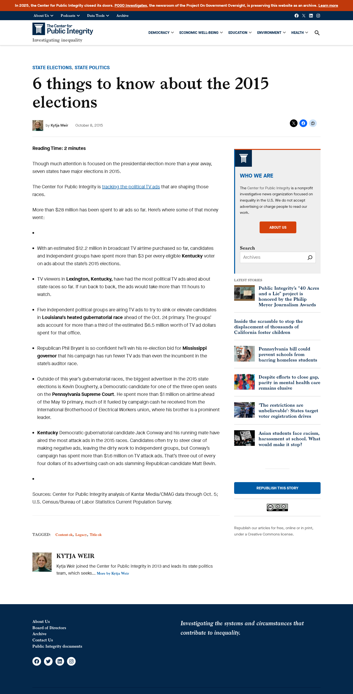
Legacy (81, 535)
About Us (41, 15)
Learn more (328, 5)
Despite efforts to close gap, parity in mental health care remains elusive (289, 382)
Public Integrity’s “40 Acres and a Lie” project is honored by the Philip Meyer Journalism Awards (289, 296)
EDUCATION (237, 32)
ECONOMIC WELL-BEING (199, 32)
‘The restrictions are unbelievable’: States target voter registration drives (288, 410)
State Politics (92, 67)
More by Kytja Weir (113, 573)
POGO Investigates (131, 5)
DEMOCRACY (159, 32)
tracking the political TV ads (131, 187)
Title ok (96, 535)
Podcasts (68, 15)
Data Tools (96, 15)
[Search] (310, 257)
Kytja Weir (59, 125)
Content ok (64, 535)
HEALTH (297, 32)
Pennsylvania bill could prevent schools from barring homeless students (288, 354)
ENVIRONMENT (269, 32)
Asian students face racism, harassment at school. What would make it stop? (289, 438)
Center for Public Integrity (268, 187)
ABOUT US (277, 227)
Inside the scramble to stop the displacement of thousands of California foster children (268, 326)
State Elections (52, 67)
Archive (122, 15)
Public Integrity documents (57, 646)
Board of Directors (49, 627)
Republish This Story (277, 488)
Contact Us (42, 640)
